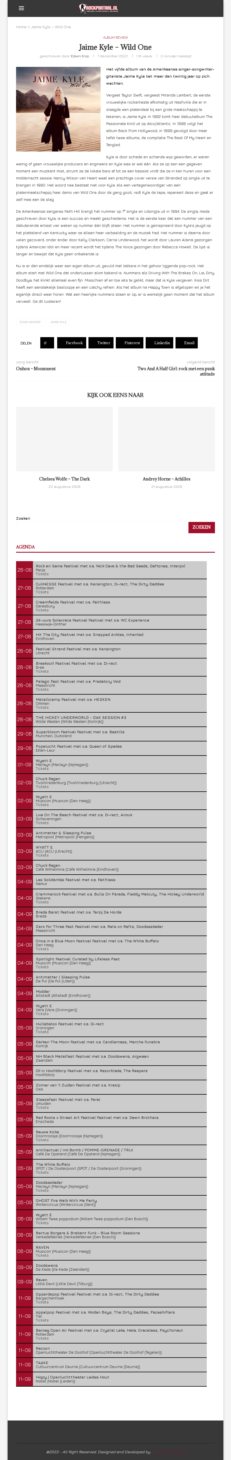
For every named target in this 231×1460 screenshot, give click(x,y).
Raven (41, 1279)
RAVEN (42, 1247)
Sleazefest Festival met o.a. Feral (68, 1099)
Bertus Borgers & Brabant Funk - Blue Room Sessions (88, 1232)
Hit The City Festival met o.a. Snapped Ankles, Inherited (89, 634)
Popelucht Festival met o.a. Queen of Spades (79, 746)
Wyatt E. (44, 760)
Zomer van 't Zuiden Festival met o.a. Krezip (78, 1085)
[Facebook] (183, 8)
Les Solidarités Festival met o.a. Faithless (75, 879)
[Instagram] (194, 8)
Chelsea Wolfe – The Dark (64, 479)
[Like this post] (49, 342)
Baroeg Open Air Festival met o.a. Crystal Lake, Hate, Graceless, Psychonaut (109, 1330)
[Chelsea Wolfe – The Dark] (64, 439)
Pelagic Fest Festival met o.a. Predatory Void (78, 681)
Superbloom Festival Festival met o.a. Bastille (80, 731)
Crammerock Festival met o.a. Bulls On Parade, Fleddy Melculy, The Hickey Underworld (120, 894)
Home (21, 26)
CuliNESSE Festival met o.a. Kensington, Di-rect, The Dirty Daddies (100, 583)
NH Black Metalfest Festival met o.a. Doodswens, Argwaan (92, 1056)
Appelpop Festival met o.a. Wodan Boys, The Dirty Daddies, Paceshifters (105, 1312)
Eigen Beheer (30, 322)
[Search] (209, 8)
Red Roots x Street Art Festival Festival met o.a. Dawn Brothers (97, 1117)
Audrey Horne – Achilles (166, 479)
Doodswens (47, 1265)
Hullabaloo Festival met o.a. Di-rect (70, 1023)
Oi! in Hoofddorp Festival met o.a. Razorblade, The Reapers (92, 1070)
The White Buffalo (53, 1164)
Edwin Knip (80, 56)
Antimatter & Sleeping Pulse (63, 832)
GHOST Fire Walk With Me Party (66, 1200)
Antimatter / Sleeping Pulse (63, 976)
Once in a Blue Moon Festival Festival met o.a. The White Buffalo (97, 940)
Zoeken (23, 518)
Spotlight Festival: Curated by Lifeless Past (78, 958)
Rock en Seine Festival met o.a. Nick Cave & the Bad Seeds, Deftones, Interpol (110, 565)
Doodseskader (49, 1182)
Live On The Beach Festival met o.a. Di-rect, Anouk (84, 814)
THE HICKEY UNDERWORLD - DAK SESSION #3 (81, 717)
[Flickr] (200, 8)
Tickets (42, 573)
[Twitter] (188, 8)
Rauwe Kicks (47, 1131)
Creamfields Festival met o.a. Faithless (73, 602)
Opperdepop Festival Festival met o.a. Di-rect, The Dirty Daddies (97, 1294)
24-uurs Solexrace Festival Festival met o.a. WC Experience (92, 620)
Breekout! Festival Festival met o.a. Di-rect (76, 663)
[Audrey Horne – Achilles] (166, 439)
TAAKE (42, 1362)
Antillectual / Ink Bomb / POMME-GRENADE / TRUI (84, 1149)
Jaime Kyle (58, 322)
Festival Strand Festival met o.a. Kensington (78, 648)
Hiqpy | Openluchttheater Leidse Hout (72, 1377)
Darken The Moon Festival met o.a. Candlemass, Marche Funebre (98, 1041)
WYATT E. (45, 847)
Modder (43, 991)
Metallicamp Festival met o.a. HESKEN (73, 699)
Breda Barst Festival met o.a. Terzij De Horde (78, 912)
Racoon (43, 1348)
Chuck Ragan (48, 778)
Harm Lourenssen (168, 1451)
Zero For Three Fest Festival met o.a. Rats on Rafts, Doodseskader (99, 926)
